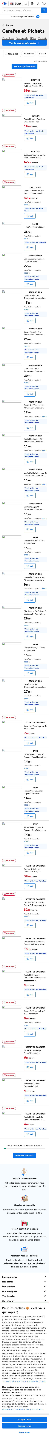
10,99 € (27, 309)
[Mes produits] (32, 3)
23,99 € (27, 625)
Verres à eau (8, 38)
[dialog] (24, 1369)
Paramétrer (24, 1432)
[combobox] (24, 10)
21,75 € (27, 239)
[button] (26, 3)
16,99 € (27, 273)
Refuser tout (24, 1426)
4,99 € (44, 589)
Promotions (29, 53)
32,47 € (27, 1025)
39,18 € (27, 205)
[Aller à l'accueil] (4, 3)
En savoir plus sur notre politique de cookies (24, 1381)
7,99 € (44, 416)
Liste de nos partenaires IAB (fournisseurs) (22, 1409)
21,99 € (27, 346)
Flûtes (33, 38)
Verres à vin (22, 38)
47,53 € (27, 916)
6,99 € (44, 450)
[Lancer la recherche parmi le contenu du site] (44, 10)
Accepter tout (24, 1419)
